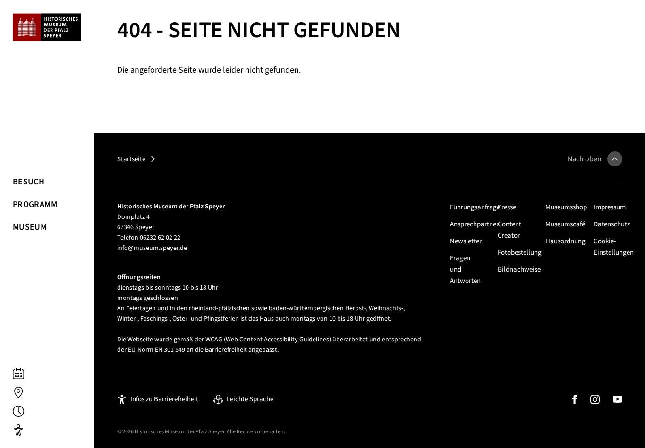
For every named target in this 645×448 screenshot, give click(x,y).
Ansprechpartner (474, 224)
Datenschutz (612, 224)
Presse (507, 207)
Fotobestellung (520, 252)
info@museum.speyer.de (152, 248)
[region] (47, 224)
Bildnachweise (519, 269)
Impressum (610, 207)
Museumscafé (565, 224)
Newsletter (466, 241)
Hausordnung (565, 241)
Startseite (131, 159)
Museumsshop (566, 207)
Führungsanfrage (475, 207)
